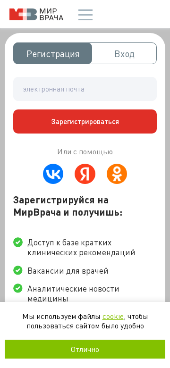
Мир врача (36, 14)
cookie (113, 316)
